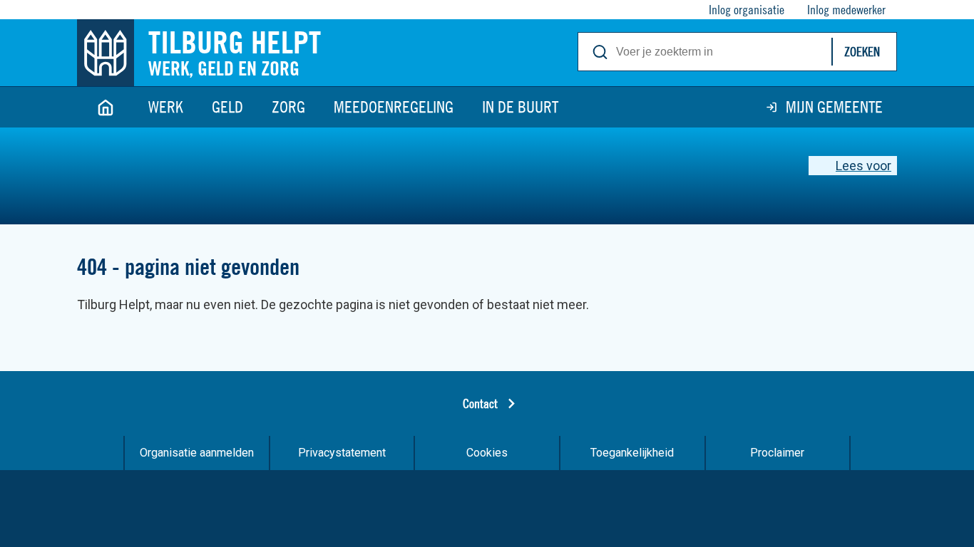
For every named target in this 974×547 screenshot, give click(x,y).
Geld (227, 107)
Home (105, 107)
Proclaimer (777, 452)
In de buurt (520, 107)
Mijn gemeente (834, 107)
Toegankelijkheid (632, 452)
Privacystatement (342, 452)
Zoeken (862, 51)
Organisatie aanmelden (197, 452)
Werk (165, 107)
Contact (480, 403)
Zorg (288, 107)
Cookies (487, 452)
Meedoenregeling (393, 107)
